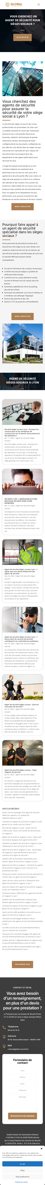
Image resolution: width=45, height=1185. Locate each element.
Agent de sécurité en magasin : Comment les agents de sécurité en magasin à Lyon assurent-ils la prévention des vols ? (22, 868)
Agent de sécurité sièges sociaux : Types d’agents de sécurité (20, 771)
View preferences (22, 1176)
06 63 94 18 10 (22, 37)
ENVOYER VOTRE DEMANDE (23, 1116)
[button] (41, 1148)
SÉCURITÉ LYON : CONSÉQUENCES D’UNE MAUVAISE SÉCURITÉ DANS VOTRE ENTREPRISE (20, 501)
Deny (22, 1170)
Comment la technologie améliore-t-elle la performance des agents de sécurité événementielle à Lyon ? (22, 921)
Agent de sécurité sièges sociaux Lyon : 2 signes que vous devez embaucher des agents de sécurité (20, 571)
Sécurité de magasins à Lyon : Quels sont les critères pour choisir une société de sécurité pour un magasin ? (21, 831)
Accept (22, 1164)
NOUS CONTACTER (22, 206)
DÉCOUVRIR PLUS (22, 964)
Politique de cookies (21, 1182)
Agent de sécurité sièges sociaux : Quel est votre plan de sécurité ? (21, 705)
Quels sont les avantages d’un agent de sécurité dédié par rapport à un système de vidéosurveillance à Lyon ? (20, 815)
